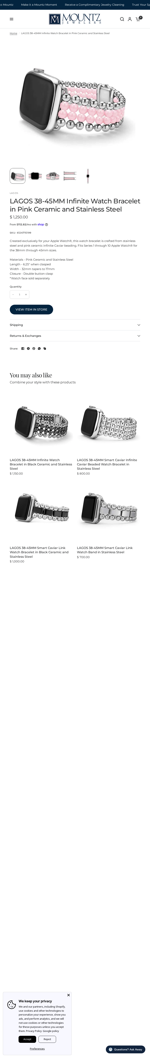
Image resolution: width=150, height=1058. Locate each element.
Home (13, 33)
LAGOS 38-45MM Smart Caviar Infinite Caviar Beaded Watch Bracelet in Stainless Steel (107, 464)
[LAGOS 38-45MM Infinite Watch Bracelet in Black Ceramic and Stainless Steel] (41, 422)
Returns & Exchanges (25, 336)
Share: (14, 348)
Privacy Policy (34, 1031)
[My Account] (130, 19)
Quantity (15, 286)
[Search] (122, 19)
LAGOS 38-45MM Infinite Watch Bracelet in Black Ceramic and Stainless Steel (41, 464)
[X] (28, 348)
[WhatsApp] (39, 348)
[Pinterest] (33, 348)
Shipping (16, 325)
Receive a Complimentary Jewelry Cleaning (88, 4)
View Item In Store (31, 309)
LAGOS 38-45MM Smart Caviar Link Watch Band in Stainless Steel (105, 550)
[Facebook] (23, 348)
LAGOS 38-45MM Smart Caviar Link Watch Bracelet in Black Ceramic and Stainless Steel (39, 552)
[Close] (69, 995)
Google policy (51, 1031)
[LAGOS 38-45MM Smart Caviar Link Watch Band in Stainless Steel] (108, 510)
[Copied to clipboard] (44, 348)
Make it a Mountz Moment (33, 4)
